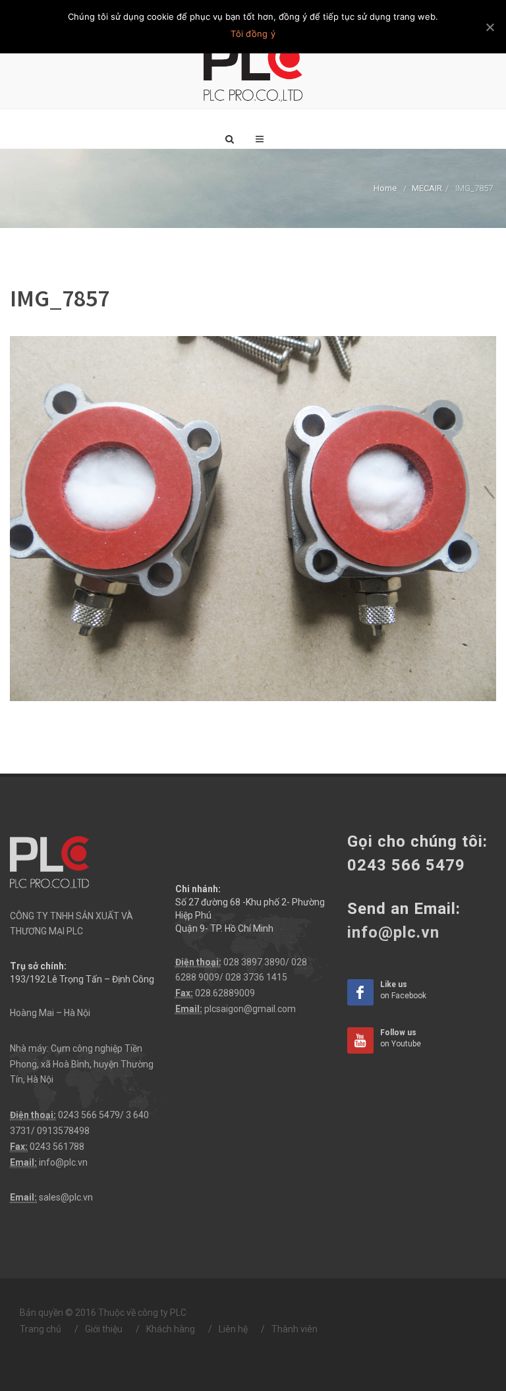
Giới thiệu (104, 1329)
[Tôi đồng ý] (489, 27)
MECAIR (427, 188)
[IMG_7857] (253, 517)
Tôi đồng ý (253, 33)
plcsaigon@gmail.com (250, 1009)
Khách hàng (170, 1329)
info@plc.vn (63, 1162)
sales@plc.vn (66, 1197)
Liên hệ (233, 1329)
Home (385, 188)
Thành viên (294, 1329)
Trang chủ (40, 1329)
